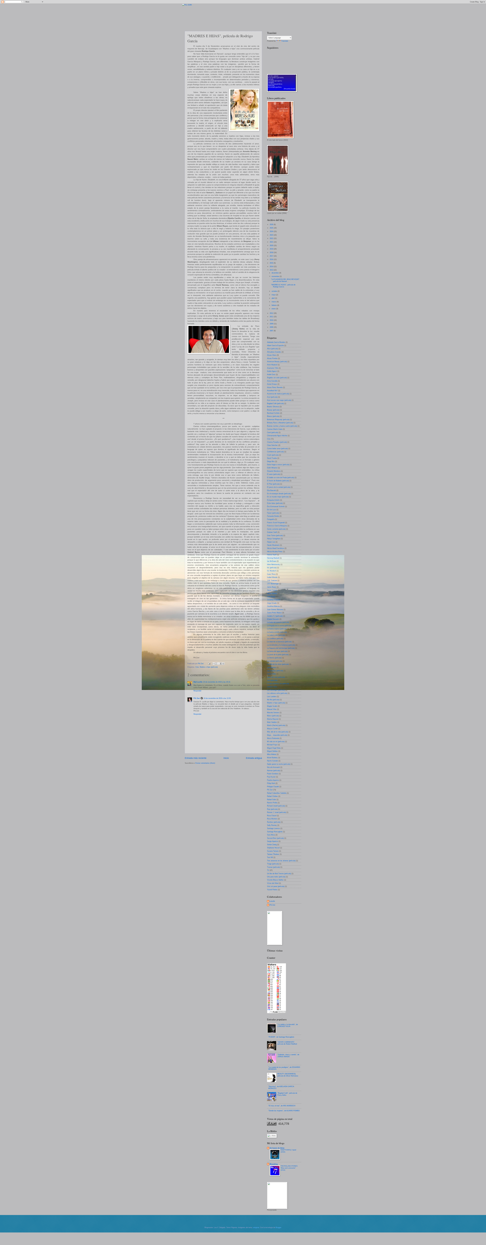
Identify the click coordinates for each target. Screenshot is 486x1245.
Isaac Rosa (271, 574)
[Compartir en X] (218, 663)
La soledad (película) (274, 661)
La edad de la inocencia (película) (279, 642)
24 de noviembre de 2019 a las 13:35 (217, 698)
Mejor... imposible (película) (277, 735)
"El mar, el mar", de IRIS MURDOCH (281, 1106)
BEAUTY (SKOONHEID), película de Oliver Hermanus (287, 1075)
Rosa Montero (272, 819)
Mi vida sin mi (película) (276, 741)
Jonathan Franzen (273, 600)
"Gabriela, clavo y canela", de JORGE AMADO (288, 1055)
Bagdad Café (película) (275, 403)
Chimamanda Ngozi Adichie (277, 436)
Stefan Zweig (272, 845)
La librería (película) (274, 658)
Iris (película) (272, 568)
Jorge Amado (272, 603)
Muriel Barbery (272, 758)
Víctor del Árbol (272, 883)
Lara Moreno (271, 667)
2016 (272, 259)
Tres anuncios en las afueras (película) (281, 861)
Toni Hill (270, 857)
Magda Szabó (272, 706)
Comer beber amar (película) (277, 448)
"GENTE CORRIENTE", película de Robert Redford (287, 1043)
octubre (275, 291)
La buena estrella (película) (277, 632)
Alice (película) (272, 349)
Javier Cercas (272, 590)
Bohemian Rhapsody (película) (278, 419)
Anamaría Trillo (272, 368)
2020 (272, 245)
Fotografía (271, 519)
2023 (272, 235)
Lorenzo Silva (272, 687)
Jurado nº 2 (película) (275, 616)
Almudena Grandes (274, 352)
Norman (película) (273, 770)
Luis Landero (271, 696)
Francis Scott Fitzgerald (276, 523)
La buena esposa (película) (277, 629)
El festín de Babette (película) (278, 481)
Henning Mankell (273, 558)
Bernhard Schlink (273, 413)
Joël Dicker (271, 597)
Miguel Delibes (272, 751)
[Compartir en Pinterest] (223, 663)
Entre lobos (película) (275, 503)
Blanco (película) (273, 416)
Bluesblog (274, 1164)
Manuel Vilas (272, 709)
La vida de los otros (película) (278, 664)
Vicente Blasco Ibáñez (275, 880)
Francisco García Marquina (277, 526)
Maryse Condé (272, 729)
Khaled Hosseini (273, 619)
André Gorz (271, 374)
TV (268, 870)
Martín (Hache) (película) (276, 725)
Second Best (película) (275, 838)
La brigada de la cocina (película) (279, 626)
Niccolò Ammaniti (273, 767)
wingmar (256, 1227)
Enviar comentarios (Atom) (205, 763)
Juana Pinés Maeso (274, 613)
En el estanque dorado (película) (279, 494)
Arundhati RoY (272, 390)
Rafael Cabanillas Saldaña (276, 793)
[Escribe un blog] (216, 663)
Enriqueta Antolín (273, 500)
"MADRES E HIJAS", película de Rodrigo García (283, 286)
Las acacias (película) (275, 671)
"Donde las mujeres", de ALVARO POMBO (284, 1111)
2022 (272, 238)
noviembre (276, 276)
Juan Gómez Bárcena (275, 609)
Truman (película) (273, 867)
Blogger (278, 1227)
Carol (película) (272, 432)
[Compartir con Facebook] (221, 663)
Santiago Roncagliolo (274, 832)
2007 (272, 331)
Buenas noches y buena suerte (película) (282, 426)
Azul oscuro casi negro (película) (279, 400)
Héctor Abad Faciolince (275, 548)
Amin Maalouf (272, 365)
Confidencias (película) (275, 452)
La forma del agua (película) (277, 651)
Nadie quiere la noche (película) (278, 764)
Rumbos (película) (273, 822)
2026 (272, 224)
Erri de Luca (271, 510)
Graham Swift (272, 532)
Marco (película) (273, 716)
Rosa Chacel (271, 816)
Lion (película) (272, 680)
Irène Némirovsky (273, 564)
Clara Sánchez (272, 445)
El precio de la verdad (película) (278, 487)
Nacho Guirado (272, 761)
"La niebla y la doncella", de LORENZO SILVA (287, 1025)
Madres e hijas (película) (209, 667)
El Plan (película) (273, 484)
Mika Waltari (271, 754)
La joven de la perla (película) (278, 655)
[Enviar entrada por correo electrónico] (209, 664)
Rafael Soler (271, 799)
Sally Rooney (272, 825)
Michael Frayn (272, 745)
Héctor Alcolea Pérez (274, 552)
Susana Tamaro (273, 851)
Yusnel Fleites (272, 890)
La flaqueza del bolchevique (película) (281, 648)
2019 (272, 249)
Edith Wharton (272, 468)
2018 (272, 252)
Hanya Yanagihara (273, 539)
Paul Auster (271, 777)
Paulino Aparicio (273, 780)
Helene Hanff (272, 555)
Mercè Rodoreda (273, 738)
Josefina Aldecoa (273, 606)
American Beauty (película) (277, 362)
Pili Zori (197, 698)
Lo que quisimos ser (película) (278, 684)
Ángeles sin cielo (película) (277, 378)
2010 (272, 320)
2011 (272, 317)
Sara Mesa (271, 835)
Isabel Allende (272, 577)
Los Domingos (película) (276, 690)
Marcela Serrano (273, 713)
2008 (272, 327)
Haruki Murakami (273, 545)
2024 (272, 231)
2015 (272, 263)
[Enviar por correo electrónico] (213, 663)
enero (274, 309)
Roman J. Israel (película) (276, 812)
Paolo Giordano (272, 774)
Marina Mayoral (272, 719)
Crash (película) (273, 455)
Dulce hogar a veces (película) (278, 465)
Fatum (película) (273, 513)
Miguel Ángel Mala (274, 748)
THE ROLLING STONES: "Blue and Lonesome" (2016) (289, 1168)
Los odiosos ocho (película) (277, 693)
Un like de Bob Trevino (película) (279, 874)
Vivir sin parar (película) (275, 886)
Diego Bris (271, 461)
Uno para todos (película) (276, 877)
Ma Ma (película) (273, 700)
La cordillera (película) (275, 638)
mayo (274, 295)
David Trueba (272, 458)
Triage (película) (273, 864)
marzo (274, 302)
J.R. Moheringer (273, 584)
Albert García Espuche (275, 345)
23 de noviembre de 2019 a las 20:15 (216, 682)
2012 (272, 313)
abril (273, 298)
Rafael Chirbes (272, 796)
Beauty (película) (273, 410)
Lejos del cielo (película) (276, 677)
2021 (272, 242)
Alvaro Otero (271, 355)
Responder (197, 691)
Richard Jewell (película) (276, 806)
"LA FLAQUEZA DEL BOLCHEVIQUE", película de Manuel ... (285, 280)
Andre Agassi (272, 371)
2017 (272, 256)
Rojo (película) (272, 809)
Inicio (226, 758)
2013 (272, 270)
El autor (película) (273, 474)
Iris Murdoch (271, 571)
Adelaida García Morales (276, 342)
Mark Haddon (272, 722)
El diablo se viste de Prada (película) (280, 477)
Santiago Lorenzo (273, 828)
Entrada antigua (254, 758)
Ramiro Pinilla (272, 803)
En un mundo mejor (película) (278, 497)
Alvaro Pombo (272, 358)
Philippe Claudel (273, 787)
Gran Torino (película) (275, 535)
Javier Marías (272, 593)
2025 (272, 228)
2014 (272, 266)
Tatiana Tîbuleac (273, 854)
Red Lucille (198, 682)
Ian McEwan (271, 561)
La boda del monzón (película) (278, 622)
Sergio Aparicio (272, 841)
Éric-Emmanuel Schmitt (276, 506)
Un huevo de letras (277, 1148)
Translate (284, 41)
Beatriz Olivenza (273, 407)
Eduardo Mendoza (273, 471)
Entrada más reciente (195, 758)
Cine (197, 667)
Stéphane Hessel (273, 848)
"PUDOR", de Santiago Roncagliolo (281, 1037)
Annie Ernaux (272, 384)
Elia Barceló (271, 490)
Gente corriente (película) (276, 529)
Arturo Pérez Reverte (274, 387)
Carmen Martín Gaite (274, 429)
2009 (272, 324)
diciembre (275, 273)
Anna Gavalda (272, 381)
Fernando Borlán (273, 516)
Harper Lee (271, 542)
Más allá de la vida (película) (277, 732)
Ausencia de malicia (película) (278, 394)
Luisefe (272, 901)
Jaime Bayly (271, 587)
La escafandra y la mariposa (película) (281, 645)
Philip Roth (271, 783)
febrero (274, 305)
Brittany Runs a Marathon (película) (280, 423)
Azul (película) (272, 397)
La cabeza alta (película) (276, 635)
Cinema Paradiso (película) (277, 442)
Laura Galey (271, 674)
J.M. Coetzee (272, 580)
